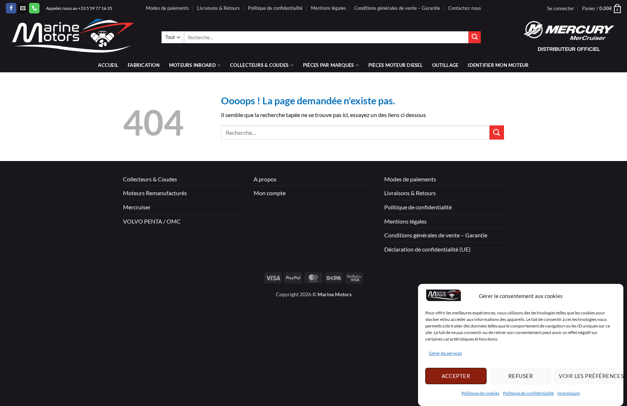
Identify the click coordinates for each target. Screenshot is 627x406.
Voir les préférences (587, 376)
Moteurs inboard (192, 65)
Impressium (568, 393)
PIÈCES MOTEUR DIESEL (395, 65)
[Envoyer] (474, 37)
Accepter (456, 376)
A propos (265, 179)
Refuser (520, 376)
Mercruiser (137, 207)
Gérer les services (445, 353)
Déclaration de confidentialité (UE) (427, 249)
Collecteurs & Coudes (150, 179)
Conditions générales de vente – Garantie (397, 8)
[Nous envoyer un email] (22, 8)
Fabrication (144, 65)
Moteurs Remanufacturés (155, 192)
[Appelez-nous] (34, 8)
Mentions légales (328, 8)
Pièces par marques (328, 65)
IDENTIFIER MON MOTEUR (498, 65)
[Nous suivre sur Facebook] (11, 8)
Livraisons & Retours (218, 8)
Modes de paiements (167, 8)
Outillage (445, 65)
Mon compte (270, 192)
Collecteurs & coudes (259, 65)
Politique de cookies (480, 393)
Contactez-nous (464, 8)
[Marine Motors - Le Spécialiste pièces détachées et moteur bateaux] (78, 37)
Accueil (108, 65)
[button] (560, 8)
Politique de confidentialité (528, 393)
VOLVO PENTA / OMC (152, 221)
